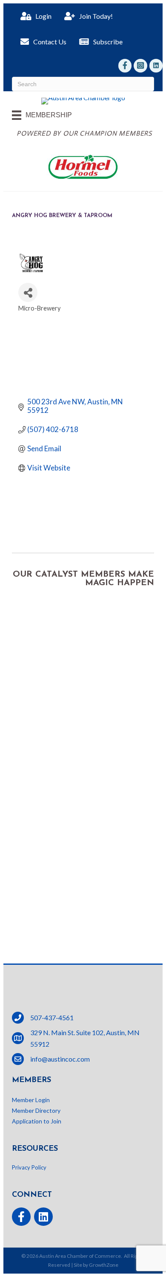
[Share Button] (27, 292)
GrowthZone (103, 1265)
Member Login (31, 1099)
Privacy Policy (29, 1167)
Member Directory (36, 1110)
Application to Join (36, 1121)
